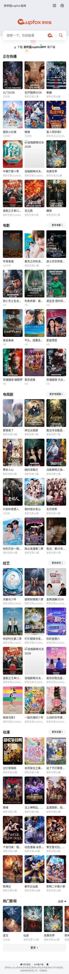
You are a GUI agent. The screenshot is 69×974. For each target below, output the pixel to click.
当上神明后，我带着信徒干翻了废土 (34, 807)
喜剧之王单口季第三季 (13, 210)
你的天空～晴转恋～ (13, 548)
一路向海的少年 (34, 717)
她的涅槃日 (31, 469)
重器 (49, 92)
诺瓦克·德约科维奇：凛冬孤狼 (56, 300)
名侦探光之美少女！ (34, 768)
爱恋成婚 (30, 379)
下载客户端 (36, 47)
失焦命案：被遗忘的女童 (34, 300)
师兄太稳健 (31, 430)
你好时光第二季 (12, 638)
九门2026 (9, 92)
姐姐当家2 (9, 717)
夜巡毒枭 (8, 340)
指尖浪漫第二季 (34, 548)
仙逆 (26, 935)
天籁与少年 (9, 599)
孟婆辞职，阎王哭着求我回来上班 (56, 807)
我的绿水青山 (33, 509)
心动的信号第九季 (56, 717)
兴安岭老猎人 (11, 509)
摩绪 (5, 807)
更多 (33, 947)
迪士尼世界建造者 (56, 261)
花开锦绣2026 (33, 92)
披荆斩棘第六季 (34, 599)
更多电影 (56, 225)
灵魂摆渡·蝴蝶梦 (12, 379)
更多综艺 (56, 562)
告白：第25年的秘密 (56, 548)
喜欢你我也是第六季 (56, 678)
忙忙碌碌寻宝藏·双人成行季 (34, 638)
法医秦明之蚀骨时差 (56, 469)
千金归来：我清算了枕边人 (13, 847)
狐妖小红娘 (9, 131)
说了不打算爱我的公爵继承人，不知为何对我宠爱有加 (56, 768)
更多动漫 (56, 731)
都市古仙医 (31, 886)
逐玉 (5, 935)
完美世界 (51, 171)
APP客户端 (38, 964)
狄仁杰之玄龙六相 (13, 300)
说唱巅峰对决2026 (34, 171)
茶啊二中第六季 (55, 886)
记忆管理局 (9, 768)
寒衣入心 (8, 469)
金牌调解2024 (55, 599)
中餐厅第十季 (11, 171)
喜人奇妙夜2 (53, 131)
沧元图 (29, 210)
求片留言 (27, 964)
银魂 (27, 131)
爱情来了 (8, 430)
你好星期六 (53, 638)
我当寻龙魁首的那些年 (56, 430)
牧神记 (7, 886)
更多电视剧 (55, 394)
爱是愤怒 (51, 340)
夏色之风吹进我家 (34, 261)
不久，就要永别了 (34, 340)
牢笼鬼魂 (8, 261)
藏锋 (49, 210)
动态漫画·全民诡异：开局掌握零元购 (34, 847)
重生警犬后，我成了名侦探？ (56, 847)
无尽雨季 (51, 509)
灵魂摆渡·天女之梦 (56, 379)
